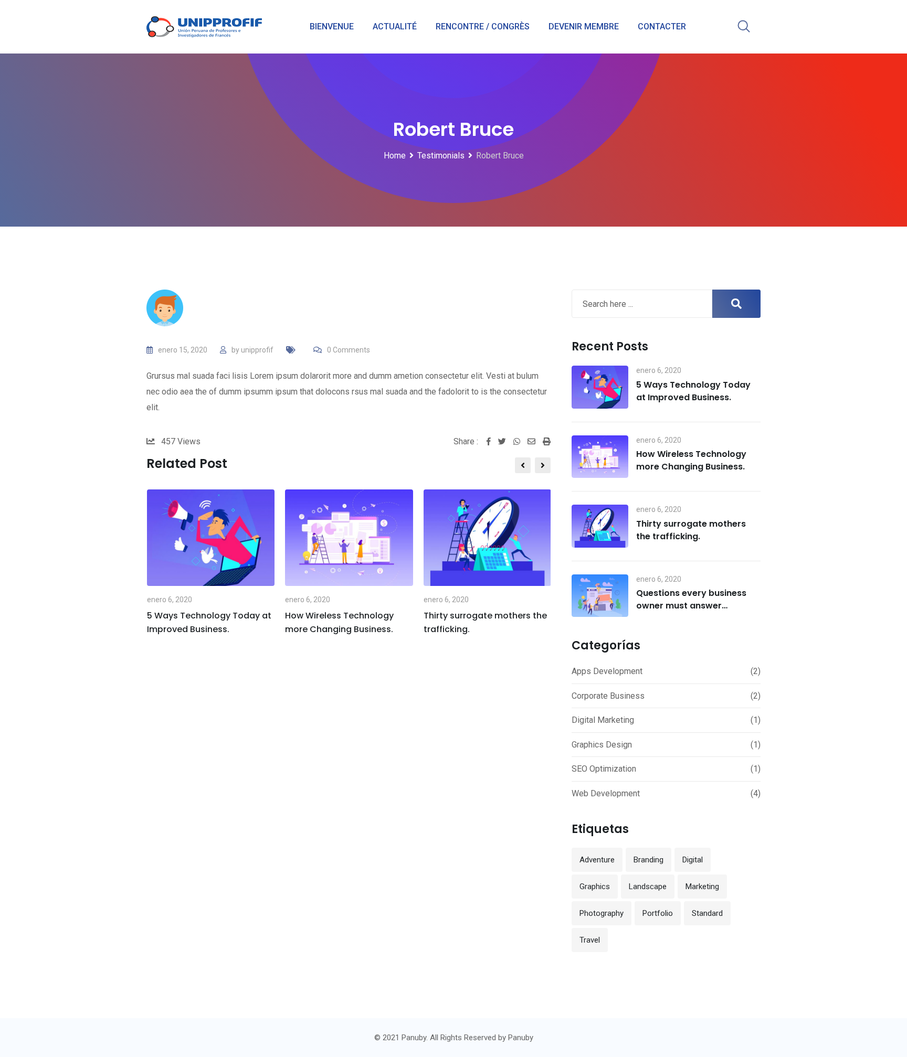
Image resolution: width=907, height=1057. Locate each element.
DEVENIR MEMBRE (584, 26)
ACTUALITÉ (395, 26)
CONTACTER (662, 26)
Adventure (597, 859)
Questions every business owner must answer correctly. (691, 605)
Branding (648, 859)
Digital (692, 859)
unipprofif (257, 350)
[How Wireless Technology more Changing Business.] (600, 456)
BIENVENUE (332, 26)
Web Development (606, 793)
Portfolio (657, 913)
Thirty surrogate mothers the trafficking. (691, 530)
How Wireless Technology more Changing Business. (691, 460)
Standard (707, 913)
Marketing (702, 886)
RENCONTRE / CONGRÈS (483, 26)
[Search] (743, 27)
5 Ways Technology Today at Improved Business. (693, 391)
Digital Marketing (603, 720)
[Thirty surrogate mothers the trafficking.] (600, 526)
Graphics (594, 886)
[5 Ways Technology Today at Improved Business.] (600, 387)
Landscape (648, 886)
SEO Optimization (604, 769)
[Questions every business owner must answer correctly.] (600, 595)
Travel (589, 940)
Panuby (520, 1037)
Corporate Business (608, 696)
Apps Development (607, 671)
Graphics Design (602, 745)
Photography (601, 913)
